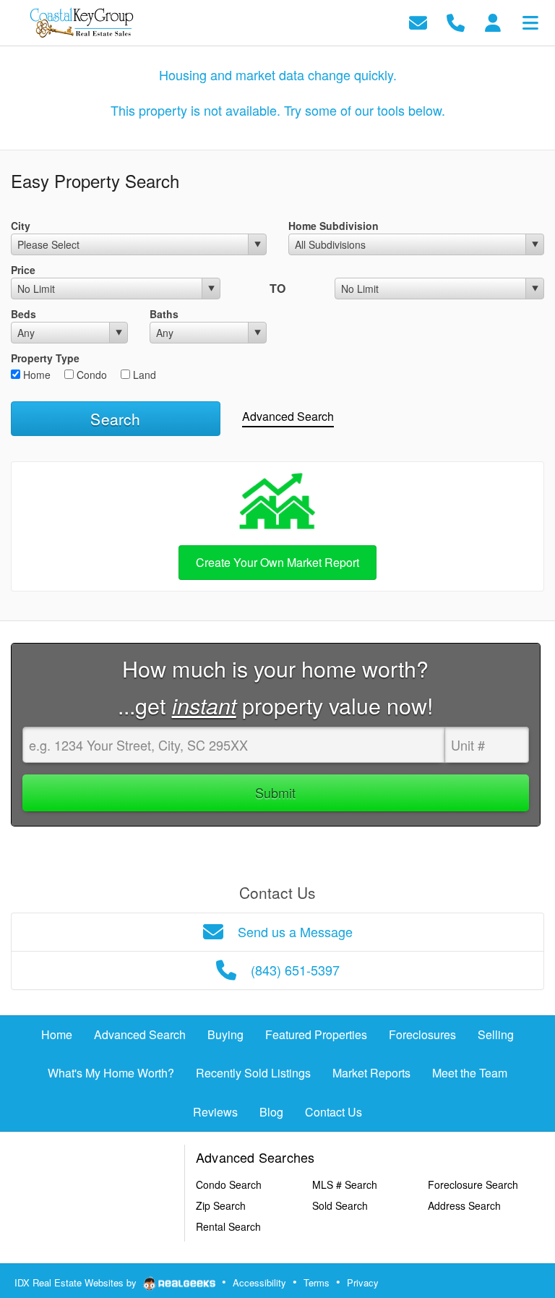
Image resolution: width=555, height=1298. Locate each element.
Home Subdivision (333, 225)
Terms (317, 1282)
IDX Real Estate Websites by (76, 1282)
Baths (164, 314)
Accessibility (259, 1282)
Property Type (45, 358)
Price (23, 269)
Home (35, 374)
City (20, 225)
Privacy (363, 1282)
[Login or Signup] (493, 21)
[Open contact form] (418, 21)
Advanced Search (288, 416)
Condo (90, 374)
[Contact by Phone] (456, 21)
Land (143, 374)
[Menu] (530, 21)
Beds (23, 314)
